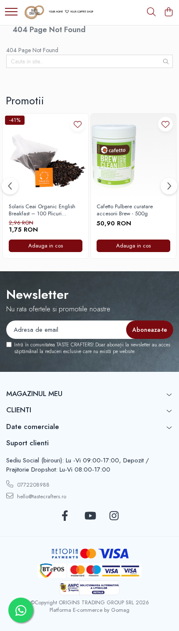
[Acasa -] (58, 12)
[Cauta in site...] (151, 13)
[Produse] (11, 12)
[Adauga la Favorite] (77, 124)
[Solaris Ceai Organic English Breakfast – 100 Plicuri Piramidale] (45, 156)
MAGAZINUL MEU (34, 394)
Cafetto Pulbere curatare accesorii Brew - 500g (125, 210)
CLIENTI (18, 410)
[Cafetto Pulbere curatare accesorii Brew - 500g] (133, 156)
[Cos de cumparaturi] (168, 13)
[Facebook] (65, 516)
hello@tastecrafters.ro (40, 496)
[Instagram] (114, 516)
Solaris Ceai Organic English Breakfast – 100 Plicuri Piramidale (42, 210)
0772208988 (32, 485)
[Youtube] (89, 516)
